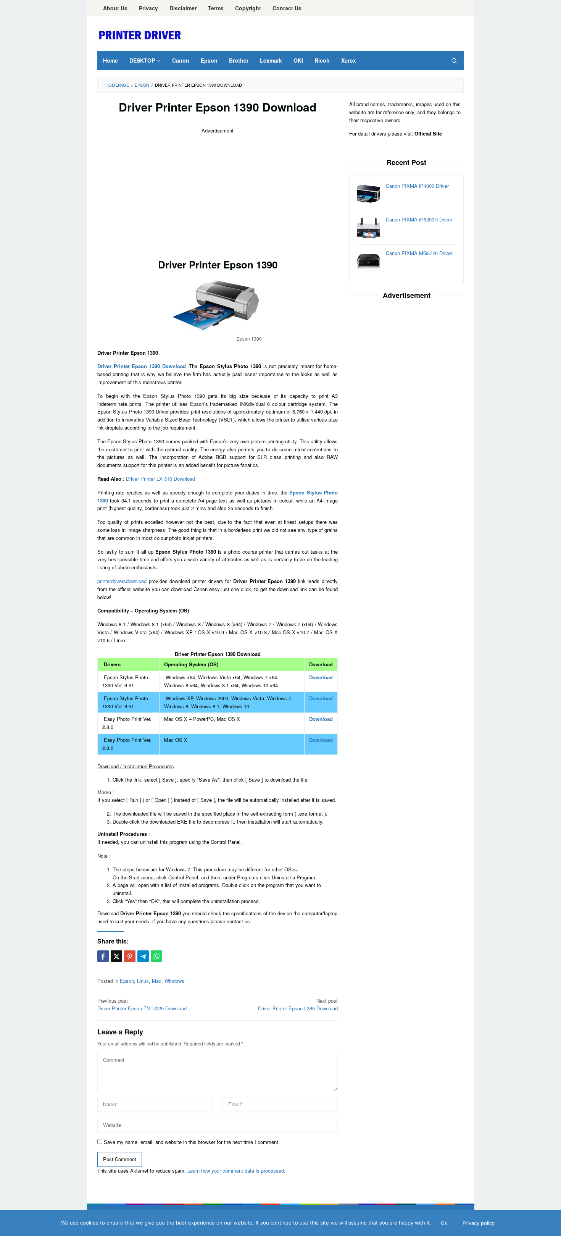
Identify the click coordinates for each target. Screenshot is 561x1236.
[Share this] (103, 956)
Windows (174, 980)
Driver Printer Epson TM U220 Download (142, 1004)
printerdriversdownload (122, 581)
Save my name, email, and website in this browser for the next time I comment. (192, 1142)
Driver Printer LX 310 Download (160, 478)
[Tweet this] (116, 956)
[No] (551, 1223)
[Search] (454, 60)
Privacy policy (479, 1223)
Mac (156, 980)
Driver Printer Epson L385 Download (298, 1004)
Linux (143, 980)
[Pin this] (129, 956)
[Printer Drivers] (141, 34)
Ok (444, 1223)
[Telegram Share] (143, 956)
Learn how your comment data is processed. (236, 1170)
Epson (127, 980)
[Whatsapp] (156, 956)
